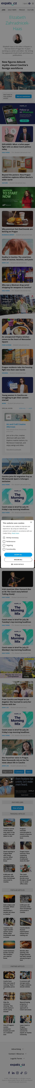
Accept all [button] (18, 554)
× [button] (31, 522)
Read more (15, 533)
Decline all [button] (18, 560)
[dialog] (17, 544)
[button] (17, 564)
